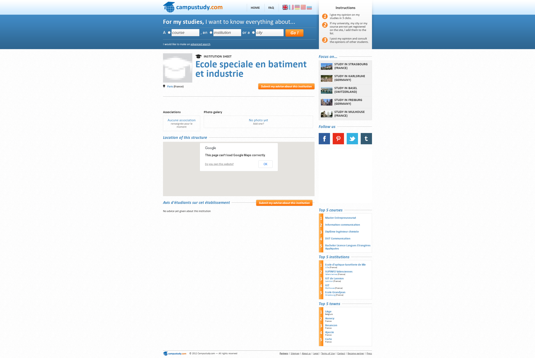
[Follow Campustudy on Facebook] (324, 143)
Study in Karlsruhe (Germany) (349, 78)
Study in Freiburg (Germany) (348, 102)
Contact (341, 353)
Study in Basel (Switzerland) (345, 90)
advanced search (200, 44)
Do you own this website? (219, 164)
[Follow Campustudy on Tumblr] (366, 143)
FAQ (271, 8)
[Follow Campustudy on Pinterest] (338, 143)
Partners (284, 353)
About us (306, 353)
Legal (316, 353)
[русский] (309, 8)
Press (369, 353)
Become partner (356, 353)
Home (255, 8)
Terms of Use (328, 353)
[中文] (303, 8)
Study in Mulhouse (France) (349, 114)
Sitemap (295, 353)
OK (265, 164)
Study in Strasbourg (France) (351, 66)
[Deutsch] (297, 8)
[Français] (291, 8)
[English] (285, 8)
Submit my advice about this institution (286, 86)
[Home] (192, 6)
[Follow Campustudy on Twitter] (352, 143)
